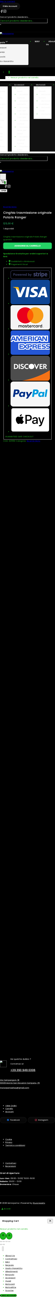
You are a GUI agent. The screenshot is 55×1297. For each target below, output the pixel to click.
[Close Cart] (50, 1221)
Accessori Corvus (23, 122)
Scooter (9, 1290)
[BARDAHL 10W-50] (30, 891)
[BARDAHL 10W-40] (30, 509)
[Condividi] (6, 1241)
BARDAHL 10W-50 (30, 905)
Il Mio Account (8, 1295)
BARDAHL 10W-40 (30, 524)
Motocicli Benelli (45, 90)
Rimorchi (9, 1274)
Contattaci (10, 1163)
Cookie (8, 1139)
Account (9, 1111)
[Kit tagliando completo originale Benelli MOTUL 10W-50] (30, 990)
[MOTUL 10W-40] (30, 559)
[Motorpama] (7, 33)
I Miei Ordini (11, 1105)
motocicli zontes (45, 116)
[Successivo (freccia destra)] (4, 1244)
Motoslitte (10, 1287)
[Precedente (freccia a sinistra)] (1, 1244)
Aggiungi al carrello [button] (28, 488)
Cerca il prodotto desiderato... (14, 17)
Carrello (9, 1108)
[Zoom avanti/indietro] (1, 1241)
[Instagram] (4, 12)
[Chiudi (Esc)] (9, 1241)
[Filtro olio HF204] (30, 460)
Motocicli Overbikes (45, 102)
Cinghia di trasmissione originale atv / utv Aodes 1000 (30, 627)
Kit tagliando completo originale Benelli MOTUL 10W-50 (30, 1006)
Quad (8, 1281)
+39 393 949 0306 (22, 1070)
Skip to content (7, 1)
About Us (10, 1255)
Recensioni (10, 1166)
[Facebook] (1, 12)
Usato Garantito (13, 1268)
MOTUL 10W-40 (30, 573)
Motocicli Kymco (45, 96)
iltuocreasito (39, 1203)
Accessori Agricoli (23, 96)
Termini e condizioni (15, 1145)
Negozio (9, 1265)
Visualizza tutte (23, 148)
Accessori (19, 84)
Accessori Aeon (23, 90)
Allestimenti (11, 1271)
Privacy (8, 1142)
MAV (37, 41)
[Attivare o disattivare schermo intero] (4, 1241)
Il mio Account (10, 6)
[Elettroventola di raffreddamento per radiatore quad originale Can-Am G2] (30, 832)
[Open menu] (3, 177)
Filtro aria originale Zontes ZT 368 (30, 711)
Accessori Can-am (23, 109)
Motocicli (40, 84)
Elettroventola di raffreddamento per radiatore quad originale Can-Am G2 (30, 858)
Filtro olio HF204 (30, 474)
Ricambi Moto (10, 207)
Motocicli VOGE (45, 109)
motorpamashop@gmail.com (14, 1087)
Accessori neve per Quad (23, 130)
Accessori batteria (23, 102)
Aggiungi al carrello (27, 245)
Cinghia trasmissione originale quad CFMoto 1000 (30, 776)
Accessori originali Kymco (23, 140)
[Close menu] (3, 1249)
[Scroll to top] (3, 1236)
